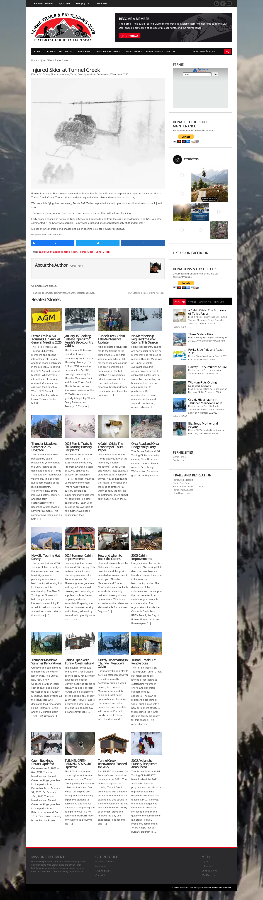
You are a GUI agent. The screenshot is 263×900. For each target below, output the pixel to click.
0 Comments (204, 341)
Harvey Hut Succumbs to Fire (207, 367)
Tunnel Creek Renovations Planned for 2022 (112, 763)
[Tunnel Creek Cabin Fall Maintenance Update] (113, 321)
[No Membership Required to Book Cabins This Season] (146, 321)
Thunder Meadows (107, 51)
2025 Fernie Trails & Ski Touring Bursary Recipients (78, 446)
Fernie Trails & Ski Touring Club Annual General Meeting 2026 (46, 339)
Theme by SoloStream (221, 888)
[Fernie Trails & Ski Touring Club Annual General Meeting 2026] (46, 321)
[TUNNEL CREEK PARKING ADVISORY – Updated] (80, 745)
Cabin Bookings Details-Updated (42, 762)
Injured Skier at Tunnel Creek (65, 69)
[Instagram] (189, 182)
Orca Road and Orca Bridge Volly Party (145, 445)
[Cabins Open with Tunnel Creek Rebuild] (80, 645)
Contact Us (101, 3)
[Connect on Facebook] (223, 3)
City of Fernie (179, 457)
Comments (205, 302)
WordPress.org (209, 875)
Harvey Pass (153, 51)
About (49, 51)
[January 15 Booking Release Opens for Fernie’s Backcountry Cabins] (80, 321)
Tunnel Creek (131, 51)
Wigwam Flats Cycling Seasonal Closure (202, 384)
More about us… (77, 871)
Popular (179, 302)
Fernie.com (178, 460)
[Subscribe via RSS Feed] (216, 3)
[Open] (182, 175)
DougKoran (211, 337)
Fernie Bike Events (182, 483)
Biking (199, 337)
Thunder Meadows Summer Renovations (46, 661)
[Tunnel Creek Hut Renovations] (146, 645)
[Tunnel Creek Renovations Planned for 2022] (113, 745)
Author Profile (76, 266)
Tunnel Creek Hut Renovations (143, 661)
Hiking (206, 389)
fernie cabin (70, 251)
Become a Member (43, 3)
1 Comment (195, 359)
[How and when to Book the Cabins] (113, 540)
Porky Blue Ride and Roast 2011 (205, 351)
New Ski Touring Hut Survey (45, 557)
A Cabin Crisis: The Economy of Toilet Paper (110, 446)
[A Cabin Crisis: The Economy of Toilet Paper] (113, 428)
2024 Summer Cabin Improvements (78, 557)
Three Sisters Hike (200, 334)
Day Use (170, 51)
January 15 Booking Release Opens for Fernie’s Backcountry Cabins (79, 341)
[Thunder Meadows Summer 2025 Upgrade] (46, 428)
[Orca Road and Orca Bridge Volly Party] (146, 428)
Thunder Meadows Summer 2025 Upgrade (44, 446)
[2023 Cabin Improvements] (146, 540)
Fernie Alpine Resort (183, 480)
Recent (192, 302)
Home (37, 51)
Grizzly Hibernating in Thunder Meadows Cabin (113, 663)
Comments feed (209, 871)
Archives (219, 302)
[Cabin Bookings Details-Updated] (46, 745)
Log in (205, 861)
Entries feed (207, 866)
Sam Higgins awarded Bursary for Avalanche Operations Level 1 (64, 293)
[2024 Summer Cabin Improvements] (80, 540)
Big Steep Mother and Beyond (203, 425)
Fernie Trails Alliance (183, 490)
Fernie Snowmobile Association (188, 486)
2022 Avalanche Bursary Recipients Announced (144, 763)
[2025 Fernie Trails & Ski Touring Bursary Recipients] (80, 428)
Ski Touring (65, 51)
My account (64, 3)
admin (90, 74)
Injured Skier (86, 251)
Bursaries (84, 51)
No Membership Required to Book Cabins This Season (144, 339)
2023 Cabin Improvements (141, 557)
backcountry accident (51, 251)
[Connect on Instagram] (229, 3)
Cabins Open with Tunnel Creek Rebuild (79, 661)
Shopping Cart (83, 3)
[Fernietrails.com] (63, 40)
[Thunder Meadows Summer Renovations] (46, 645)
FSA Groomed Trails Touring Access (145, 293)
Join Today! (130, 36)
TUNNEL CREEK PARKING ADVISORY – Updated (79, 763)
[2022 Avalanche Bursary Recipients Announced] (146, 745)
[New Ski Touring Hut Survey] (46, 540)
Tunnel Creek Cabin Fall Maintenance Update (111, 339)
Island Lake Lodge (182, 493)
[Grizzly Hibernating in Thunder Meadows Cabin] (113, 645)
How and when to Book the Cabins (110, 557)
